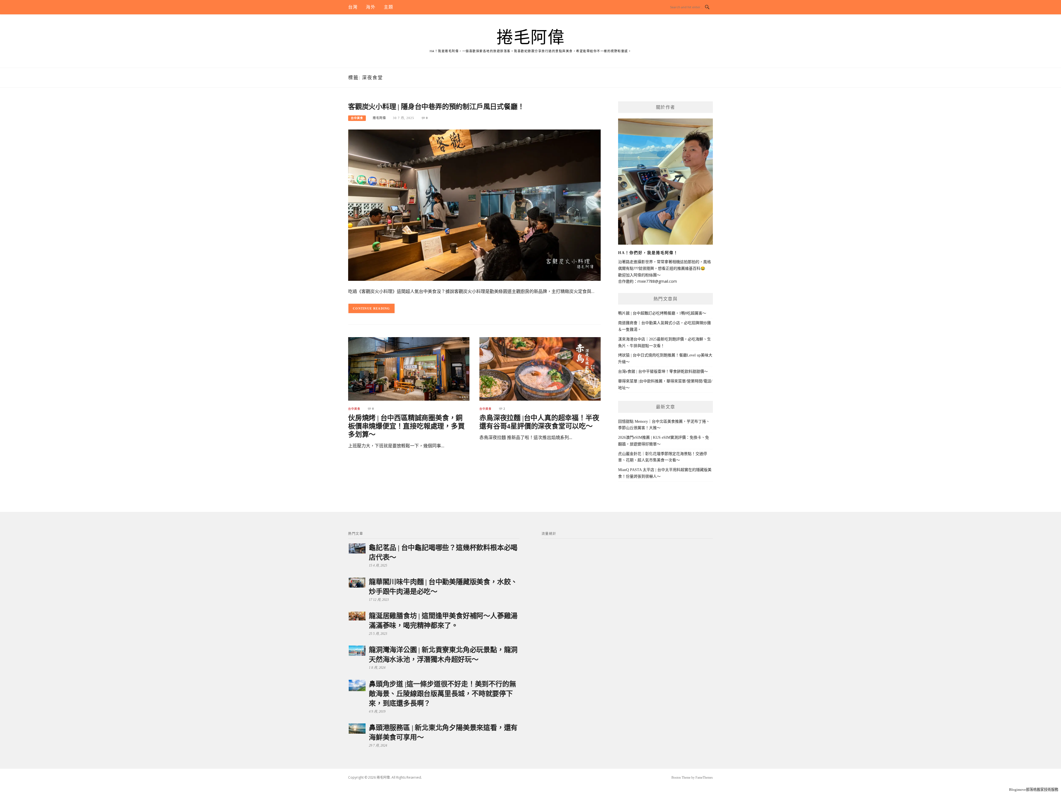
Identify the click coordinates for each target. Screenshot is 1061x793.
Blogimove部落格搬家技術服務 (1033, 789)
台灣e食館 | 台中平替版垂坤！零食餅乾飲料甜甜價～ (663, 371)
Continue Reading (371, 308)
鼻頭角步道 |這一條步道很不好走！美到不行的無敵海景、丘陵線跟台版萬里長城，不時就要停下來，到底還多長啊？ (442, 693)
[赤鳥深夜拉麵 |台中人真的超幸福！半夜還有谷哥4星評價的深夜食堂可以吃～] (540, 368)
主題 (388, 7)
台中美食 (357, 118)
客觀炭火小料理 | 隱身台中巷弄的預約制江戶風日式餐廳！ (436, 106)
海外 (370, 7)
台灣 (353, 7)
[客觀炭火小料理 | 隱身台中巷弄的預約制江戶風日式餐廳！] (474, 205)
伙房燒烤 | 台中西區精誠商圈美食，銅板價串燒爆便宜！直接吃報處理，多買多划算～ (406, 426)
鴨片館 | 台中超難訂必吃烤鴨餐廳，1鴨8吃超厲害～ (662, 313)
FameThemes (704, 777)
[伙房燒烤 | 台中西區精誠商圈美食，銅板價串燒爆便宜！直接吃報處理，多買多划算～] (408, 368)
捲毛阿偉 (530, 37)
